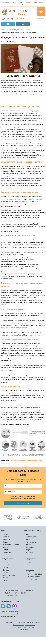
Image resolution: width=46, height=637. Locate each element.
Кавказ (5, 567)
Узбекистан (7, 552)
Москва (5, 562)
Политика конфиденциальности (24, 625)
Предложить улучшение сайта (24, 627)
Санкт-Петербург (9, 565)
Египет (5, 550)
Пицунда (29, 552)
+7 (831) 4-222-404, (10, 593)
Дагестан (6, 578)
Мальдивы (6, 539)
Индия (5, 542)
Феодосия (30, 547)
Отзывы (30, 565)
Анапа (28, 534)
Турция (5, 534)
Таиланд (6, 537)
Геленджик (30, 539)
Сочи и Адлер (31, 542)
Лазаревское (31, 537)
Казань (5, 573)
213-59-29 (22, 593)
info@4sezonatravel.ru (11, 596)
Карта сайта (24, 630)
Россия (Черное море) (11, 545)
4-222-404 (14, 18)
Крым (5, 580)
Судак (28, 545)
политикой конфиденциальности (23, 498)
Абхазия (6, 547)
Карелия (6, 570)
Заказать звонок (37, 18)
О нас (29, 562)
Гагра (28, 550)
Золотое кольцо (9, 575)
